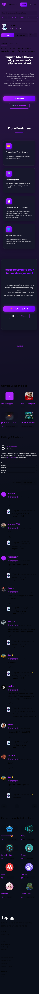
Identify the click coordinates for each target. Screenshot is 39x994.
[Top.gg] (4, 4)
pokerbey (12, 493)
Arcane (23, 855)
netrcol (11, 621)
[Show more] (35, 35)
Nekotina (4, 893)
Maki (3, 874)
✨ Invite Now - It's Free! (19, 309)
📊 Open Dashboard (19, 316)
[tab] (4, 43)
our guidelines (11, 457)
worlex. (11, 686)
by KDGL (20, 346)
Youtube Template (28, 403)
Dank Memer (25, 893)
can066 (11, 755)
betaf (10, 724)
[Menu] (35, 4)
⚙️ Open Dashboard (19, 105)
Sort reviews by (16, 482)
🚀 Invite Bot (19, 98)
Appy (23, 836)
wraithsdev (13, 557)
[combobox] (29, 482)
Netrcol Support (7, 403)
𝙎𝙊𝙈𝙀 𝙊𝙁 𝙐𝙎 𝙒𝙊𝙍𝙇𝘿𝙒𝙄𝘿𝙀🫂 (29, 423)
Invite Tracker (6, 855)
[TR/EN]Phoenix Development (9, 423)
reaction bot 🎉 (7, 836)
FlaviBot (24, 874)
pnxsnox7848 (14, 524)
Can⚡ (11, 655)
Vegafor (11, 588)
